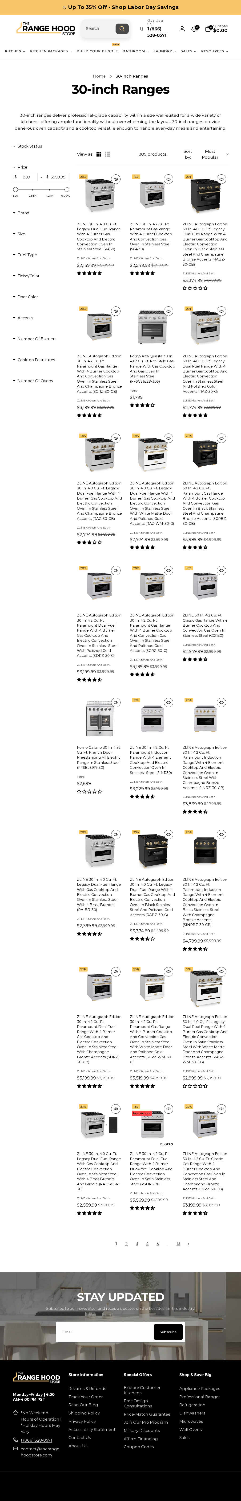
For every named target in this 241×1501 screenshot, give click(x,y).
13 (178, 1243)
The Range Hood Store (183, 1492)
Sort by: (201, 154)
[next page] (188, 1244)
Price (22, 167)
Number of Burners (37, 338)
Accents (25, 317)
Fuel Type (27, 254)
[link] (120, 7)
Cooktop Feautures (36, 359)
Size (21, 234)
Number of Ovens (35, 380)
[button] (216, 29)
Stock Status (30, 146)
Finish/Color (29, 275)
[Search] (122, 29)
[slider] (15, 189)
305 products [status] (152, 154)
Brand (23, 213)
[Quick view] (115, 179)
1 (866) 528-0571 (36, 1440)
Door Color (28, 296)
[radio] (98, 154)
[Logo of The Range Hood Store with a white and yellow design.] (36, 1381)
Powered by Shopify (214, 1492)
